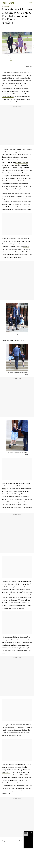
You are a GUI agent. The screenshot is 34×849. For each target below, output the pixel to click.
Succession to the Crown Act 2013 (13, 775)
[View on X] (17, 224)
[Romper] (8, 3)
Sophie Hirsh (29, 65)
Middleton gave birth (13, 149)
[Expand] (25, 833)
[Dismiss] (31, 833)
